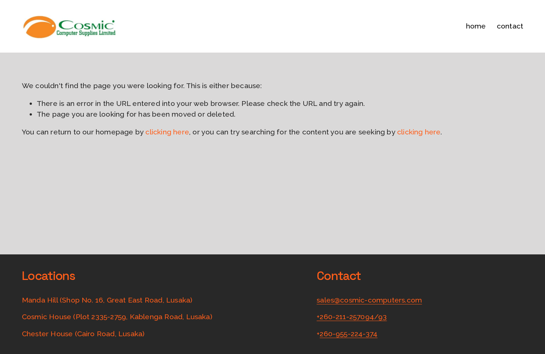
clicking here (167, 132)
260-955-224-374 (348, 334)
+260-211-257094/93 (352, 317)
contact (510, 26)
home (476, 26)
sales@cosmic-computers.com (369, 300)
